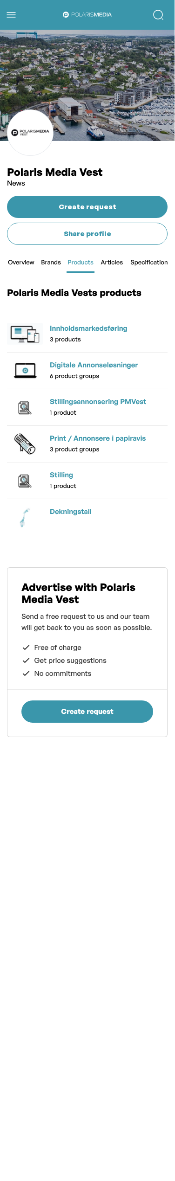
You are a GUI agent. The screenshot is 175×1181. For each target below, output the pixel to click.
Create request (87, 206)
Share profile (87, 233)
